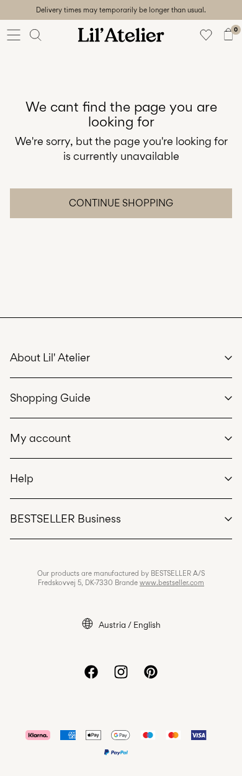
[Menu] (13, 35)
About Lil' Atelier (50, 357)
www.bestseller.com (172, 582)
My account (40, 437)
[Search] (36, 35)
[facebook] (91, 672)
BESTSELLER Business (65, 518)
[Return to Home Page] (121, 35)
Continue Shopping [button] (121, 203)
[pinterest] (151, 672)
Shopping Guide (50, 397)
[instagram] (121, 672)
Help (22, 478)
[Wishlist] (206, 35)
